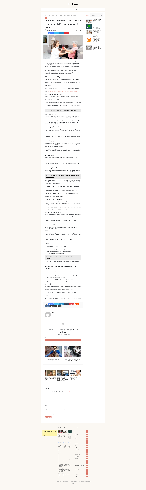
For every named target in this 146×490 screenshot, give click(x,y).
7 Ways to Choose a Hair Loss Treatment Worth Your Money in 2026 (50, 378)
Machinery (76, 463)
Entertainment (77, 454)
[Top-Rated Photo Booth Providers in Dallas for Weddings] (60, 431)
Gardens (76, 458)
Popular (87, 15)
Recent (93, 15)
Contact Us (78, 9)
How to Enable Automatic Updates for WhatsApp (96, 26)
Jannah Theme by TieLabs (75, 481)
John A (48, 30)
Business (76, 434)
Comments (99, 15)
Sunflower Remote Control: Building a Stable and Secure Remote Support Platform (96, 40)
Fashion (76, 441)
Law (75, 445)
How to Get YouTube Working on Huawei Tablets (97, 20)
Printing (76, 476)
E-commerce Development (79, 465)
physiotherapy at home (49, 83)
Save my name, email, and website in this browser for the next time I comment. (60, 414)
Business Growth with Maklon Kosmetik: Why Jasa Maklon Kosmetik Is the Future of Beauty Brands (97, 33)
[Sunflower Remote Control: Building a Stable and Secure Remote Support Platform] (89, 40)
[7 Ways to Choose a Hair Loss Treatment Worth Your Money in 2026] (50, 373)
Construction (77, 469)
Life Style (76, 460)
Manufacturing (77, 472)
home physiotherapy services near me (59, 271)
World (76, 447)
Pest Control (77, 474)
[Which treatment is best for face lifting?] (75, 373)
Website (65, 409)
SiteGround (89, 481)
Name (46, 405)
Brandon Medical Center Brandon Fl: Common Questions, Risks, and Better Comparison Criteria (62, 379)
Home (67, 9)
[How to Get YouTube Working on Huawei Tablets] (89, 21)
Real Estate (77, 449)
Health (49, 15)
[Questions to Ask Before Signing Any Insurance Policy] (65, 431)
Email (46, 409)
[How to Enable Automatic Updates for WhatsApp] (89, 26)
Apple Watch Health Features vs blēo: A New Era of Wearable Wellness (62, 91)
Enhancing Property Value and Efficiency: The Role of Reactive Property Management (97, 48)
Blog (70, 9)
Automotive (77, 456)
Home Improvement (78, 440)
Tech (74, 9)
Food (75, 461)
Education (76, 443)
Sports (76, 452)
